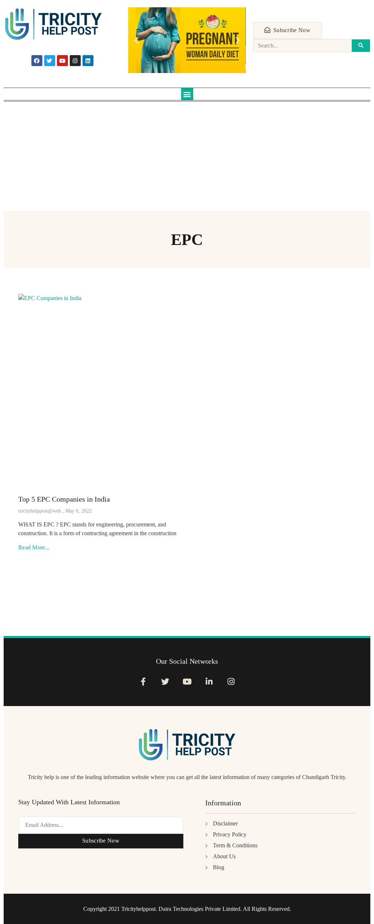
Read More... (34, 547)
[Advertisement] (187, 160)
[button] (136, 40)
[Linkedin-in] (209, 681)
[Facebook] (36, 60)
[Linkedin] (88, 60)
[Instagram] (75, 60)
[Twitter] (49, 60)
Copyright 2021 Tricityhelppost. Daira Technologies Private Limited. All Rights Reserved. (187, 909)
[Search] (361, 45)
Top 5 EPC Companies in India (64, 499)
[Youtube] (62, 60)
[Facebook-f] (143, 681)
